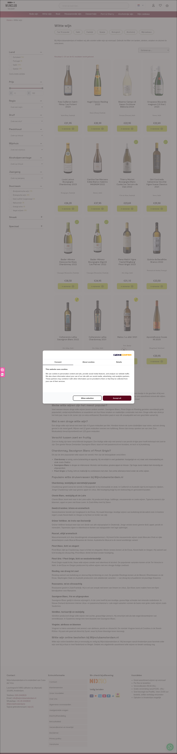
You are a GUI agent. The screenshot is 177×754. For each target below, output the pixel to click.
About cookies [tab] (88, 362)
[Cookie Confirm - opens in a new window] (122, 354)
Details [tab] (119, 362)
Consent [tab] (58, 362)
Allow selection (87, 398)
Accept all (117, 398)
